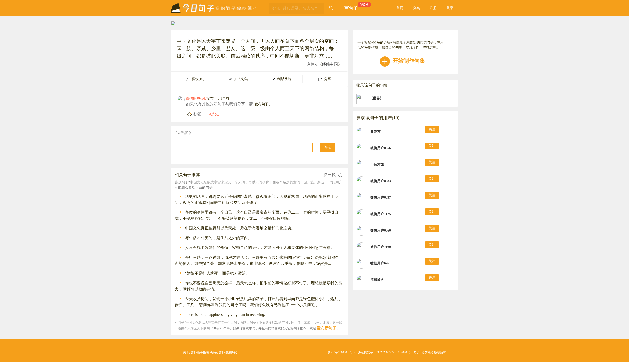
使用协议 (231, 352)
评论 (327, 147)
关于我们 (189, 352)
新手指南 (203, 352)
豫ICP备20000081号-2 (341, 352)
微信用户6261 (380, 263)
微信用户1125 (380, 214)
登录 (449, 8)
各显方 (375, 131)
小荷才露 (377, 164)
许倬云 (312, 64)
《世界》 (376, 98)
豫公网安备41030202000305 (376, 352)
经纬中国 (330, 64)
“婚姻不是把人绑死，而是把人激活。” (218, 273)
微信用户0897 (380, 197)
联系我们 (217, 352)
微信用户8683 (380, 181)
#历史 (214, 114)
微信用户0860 (380, 230)
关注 (432, 129)
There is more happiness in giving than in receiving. (225, 314)
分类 (416, 8)
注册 (433, 8)
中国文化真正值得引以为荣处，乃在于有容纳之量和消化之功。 (240, 228)
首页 (399, 8)
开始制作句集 (408, 61)
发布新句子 (326, 328)
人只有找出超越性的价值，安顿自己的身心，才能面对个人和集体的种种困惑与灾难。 (259, 248)
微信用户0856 (380, 148)
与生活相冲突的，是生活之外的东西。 (218, 238)
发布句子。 (263, 104)
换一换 (330, 175)
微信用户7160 (380, 247)
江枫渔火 (377, 280)
